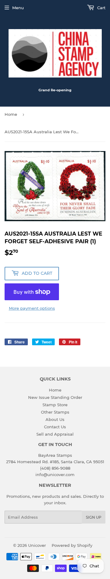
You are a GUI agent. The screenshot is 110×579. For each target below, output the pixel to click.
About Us (55, 419)
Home (11, 114)
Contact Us (55, 426)
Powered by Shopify (72, 545)
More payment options (32, 308)
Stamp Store (55, 404)
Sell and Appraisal (55, 434)
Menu (18, 7)
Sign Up (93, 517)
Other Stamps (55, 412)
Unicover (37, 545)
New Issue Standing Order (55, 397)
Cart (100, 7)
